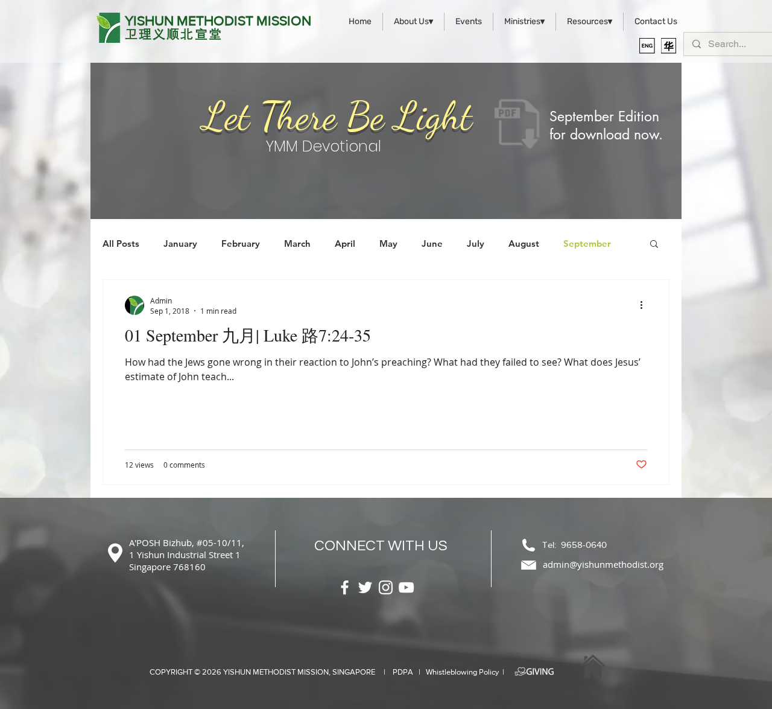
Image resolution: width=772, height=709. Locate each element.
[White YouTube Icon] (406, 587)
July (475, 243)
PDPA (403, 671)
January (180, 243)
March (297, 243)
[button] (654, 244)
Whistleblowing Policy (462, 671)
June (432, 243)
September (587, 243)
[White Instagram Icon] (385, 587)
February (240, 243)
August (523, 243)
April (345, 243)
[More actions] (645, 305)
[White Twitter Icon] (365, 587)
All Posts (121, 243)
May (388, 243)
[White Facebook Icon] (344, 587)
